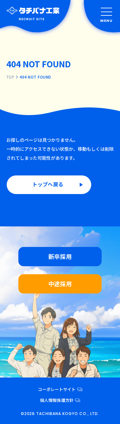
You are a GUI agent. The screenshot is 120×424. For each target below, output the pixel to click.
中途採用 (60, 283)
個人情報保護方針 (57, 400)
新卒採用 (60, 256)
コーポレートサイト (57, 389)
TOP (10, 77)
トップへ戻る (47, 184)
